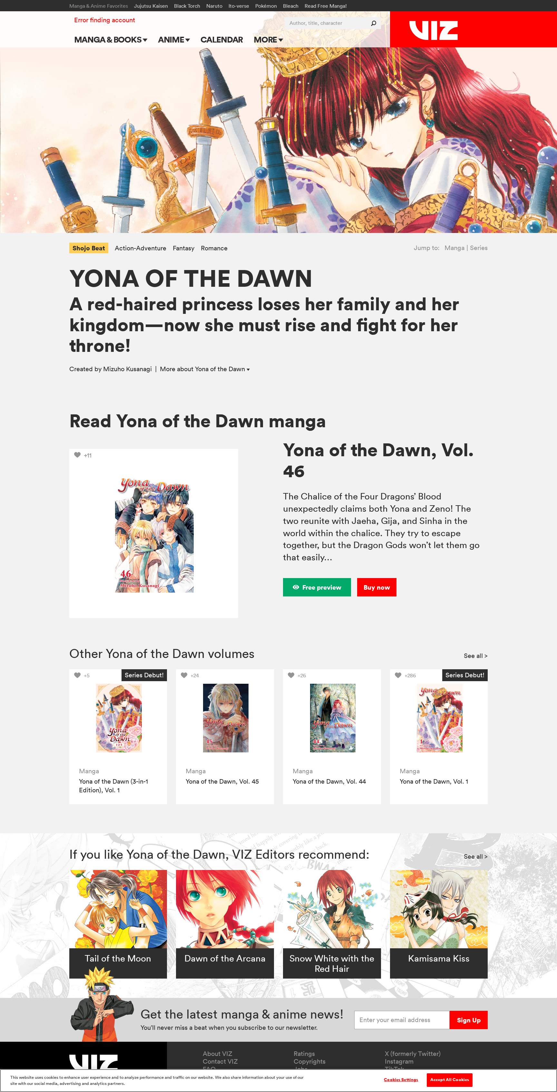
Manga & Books (108, 39)
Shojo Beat (89, 248)
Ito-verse (239, 6)
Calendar (221, 39)
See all (476, 656)
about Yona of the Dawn (203, 369)
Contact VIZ (220, 1061)
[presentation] (118, 718)
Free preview (321, 587)
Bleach (290, 6)
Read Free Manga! (326, 6)
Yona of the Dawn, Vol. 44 (329, 781)
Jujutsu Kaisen (151, 6)
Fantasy (183, 248)
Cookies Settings (401, 1080)
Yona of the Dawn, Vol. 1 (434, 781)
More (266, 39)
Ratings (304, 1054)
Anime (172, 39)
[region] (278, 1080)
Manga (454, 248)
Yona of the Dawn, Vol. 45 (222, 781)
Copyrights (310, 1061)
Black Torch (187, 6)
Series (479, 248)
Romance (214, 248)
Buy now (377, 587)
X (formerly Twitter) (413, 1054)
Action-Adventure (140, 248)
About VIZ (217, 1054)
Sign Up (469, 1020)
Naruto (214, 6)
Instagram (399, 1061)
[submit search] (375, 23)
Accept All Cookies (449, 1080)
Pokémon (266, 6)
